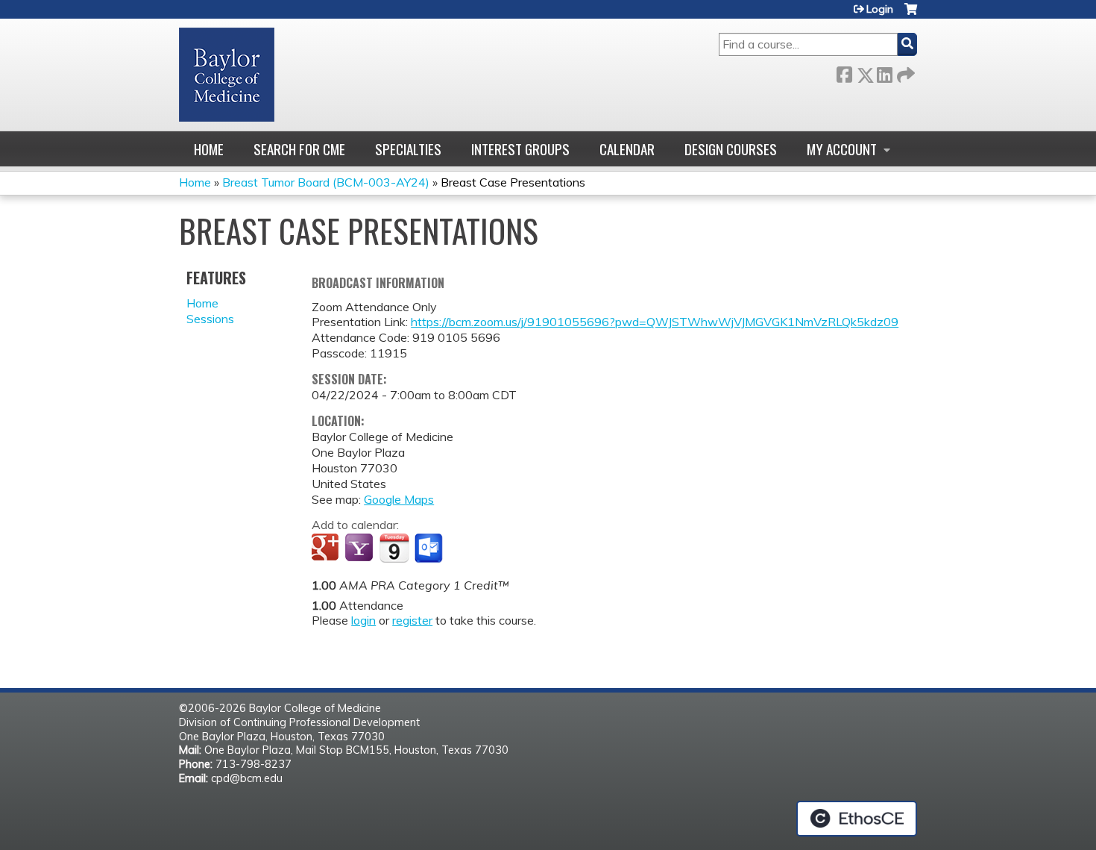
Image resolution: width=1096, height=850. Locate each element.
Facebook (844, 72)
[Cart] (910, 14)
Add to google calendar (327, 548)
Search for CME (299, 149)
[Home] (226, 75)
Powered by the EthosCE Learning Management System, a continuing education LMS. (856, 819)
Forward (904, 72)
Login (879, 9)
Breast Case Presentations (513, 182)
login (363, 620)
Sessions (210, 318)
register (412, 620)
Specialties (408, 149)
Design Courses (730, 149)
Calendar (627, 149)
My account (842, 149)
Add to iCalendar (394, 548)
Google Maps (399, 499)
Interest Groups (520, 149)
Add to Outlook (430, 548)
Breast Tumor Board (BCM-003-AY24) (325, 182)
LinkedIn (884, 72)
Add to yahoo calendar (360, 548)
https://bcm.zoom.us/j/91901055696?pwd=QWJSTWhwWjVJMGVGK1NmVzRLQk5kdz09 (654, 321)
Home (209, 149)
